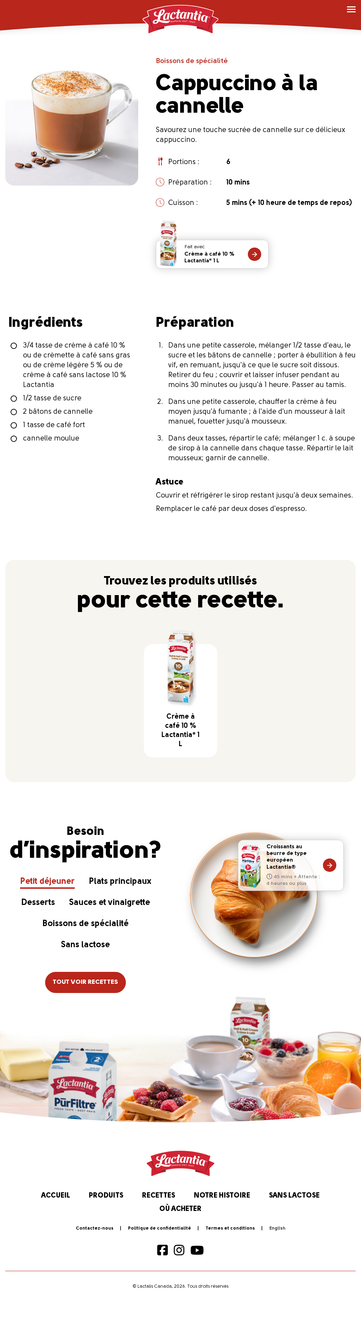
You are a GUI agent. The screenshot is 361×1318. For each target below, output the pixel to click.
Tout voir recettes (85, 982)
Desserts (38, 903)
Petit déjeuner (47, 881)
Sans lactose (85, 945)
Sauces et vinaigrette (109, 903)
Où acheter (180, 1209)
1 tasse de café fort (54, 425)
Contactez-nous (95, 1228)
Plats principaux (120, 881)
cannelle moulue (51, 438)
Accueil (55, 1195)
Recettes (158, 1195)
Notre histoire (222, 1195)
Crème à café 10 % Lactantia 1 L (209, 254)
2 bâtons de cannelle (58, 412)
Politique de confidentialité (159, 1228)
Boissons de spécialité (192, 61)
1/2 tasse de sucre (52, 398)
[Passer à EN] (277, 1228)
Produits (106, 1195)
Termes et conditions (230, 1228)
